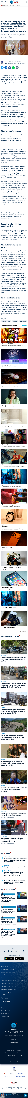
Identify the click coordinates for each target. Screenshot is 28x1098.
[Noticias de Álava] (7, 1076)
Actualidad (4, 655)
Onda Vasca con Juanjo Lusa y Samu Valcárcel (13, 980)
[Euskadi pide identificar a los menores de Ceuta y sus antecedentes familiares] (14, 777)
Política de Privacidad (8, 1053)
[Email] (17, 67)
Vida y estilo (7, 857)
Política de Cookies (20, 1053)
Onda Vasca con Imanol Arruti (9, 983)
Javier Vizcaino (5, 1013)
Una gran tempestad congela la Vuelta (15, 867)
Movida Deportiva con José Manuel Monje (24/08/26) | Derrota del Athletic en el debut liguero (8, 934)
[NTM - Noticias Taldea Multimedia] (14, 1069)
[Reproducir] (19, 896)
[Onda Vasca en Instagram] (16, 951)
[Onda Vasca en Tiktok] (23, 951)
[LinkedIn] (5, 67)
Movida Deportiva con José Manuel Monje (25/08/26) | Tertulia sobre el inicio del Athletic (8, 922)
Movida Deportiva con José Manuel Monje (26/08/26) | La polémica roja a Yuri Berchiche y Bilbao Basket (8, 898)
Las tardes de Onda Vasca (8, 972)
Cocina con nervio (5, 1016)
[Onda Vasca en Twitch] (19, 951)
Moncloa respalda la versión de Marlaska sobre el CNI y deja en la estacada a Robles (12, 763)
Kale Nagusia (4, 975)
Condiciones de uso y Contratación (14, 1055)
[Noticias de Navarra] (20, 1076)
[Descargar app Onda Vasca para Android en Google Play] (9, 958)
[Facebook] (9, 67)
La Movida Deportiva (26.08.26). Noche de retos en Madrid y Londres (8, 911)
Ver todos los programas (7, 992)
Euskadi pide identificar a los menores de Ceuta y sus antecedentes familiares (14, 789)
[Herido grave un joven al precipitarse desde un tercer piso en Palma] (14, 803)
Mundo (3, 707)
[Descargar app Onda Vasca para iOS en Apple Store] (19, 958)
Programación (5, 1001)
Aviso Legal (18, 1050)
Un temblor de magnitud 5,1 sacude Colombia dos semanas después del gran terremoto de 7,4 (13, 711)
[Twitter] (2, 67)
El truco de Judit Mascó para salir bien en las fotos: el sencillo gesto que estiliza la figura (14, 882)
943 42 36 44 (15, 1037)
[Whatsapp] (13, 67)
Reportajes (4, 998)
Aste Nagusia (5, 5)
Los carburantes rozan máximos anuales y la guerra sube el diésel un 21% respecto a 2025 (13, 840)
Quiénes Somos (10, 1050)
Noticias (3, 995)
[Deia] (6, 1074)
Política (3, 759)
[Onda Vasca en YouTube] (12, 951)
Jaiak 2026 (19, 5)
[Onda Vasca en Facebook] (8, 951)
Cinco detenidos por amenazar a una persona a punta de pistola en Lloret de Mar (13, 659)
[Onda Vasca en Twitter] (4, 951)
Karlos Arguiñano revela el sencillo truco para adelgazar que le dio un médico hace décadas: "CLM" (14, 874)
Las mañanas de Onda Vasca (8, 969)
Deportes (6, 865)
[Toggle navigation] (2, 2)
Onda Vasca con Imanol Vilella (9, 986)
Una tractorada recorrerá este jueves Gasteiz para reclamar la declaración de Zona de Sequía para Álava (13, 685)
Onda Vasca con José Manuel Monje (10, 978)
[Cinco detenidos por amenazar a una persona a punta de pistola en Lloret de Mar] (14, 647)
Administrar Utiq (14, 1058)
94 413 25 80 (15, 1033)
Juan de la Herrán (5, 1011)
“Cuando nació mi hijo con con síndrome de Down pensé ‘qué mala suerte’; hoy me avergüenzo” (15, 860)
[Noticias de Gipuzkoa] (17, 1074)
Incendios (12, 5)
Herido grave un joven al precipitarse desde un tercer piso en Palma (13, 814)
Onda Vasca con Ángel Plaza (8, 989)
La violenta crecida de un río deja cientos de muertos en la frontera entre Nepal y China (12, 737)
